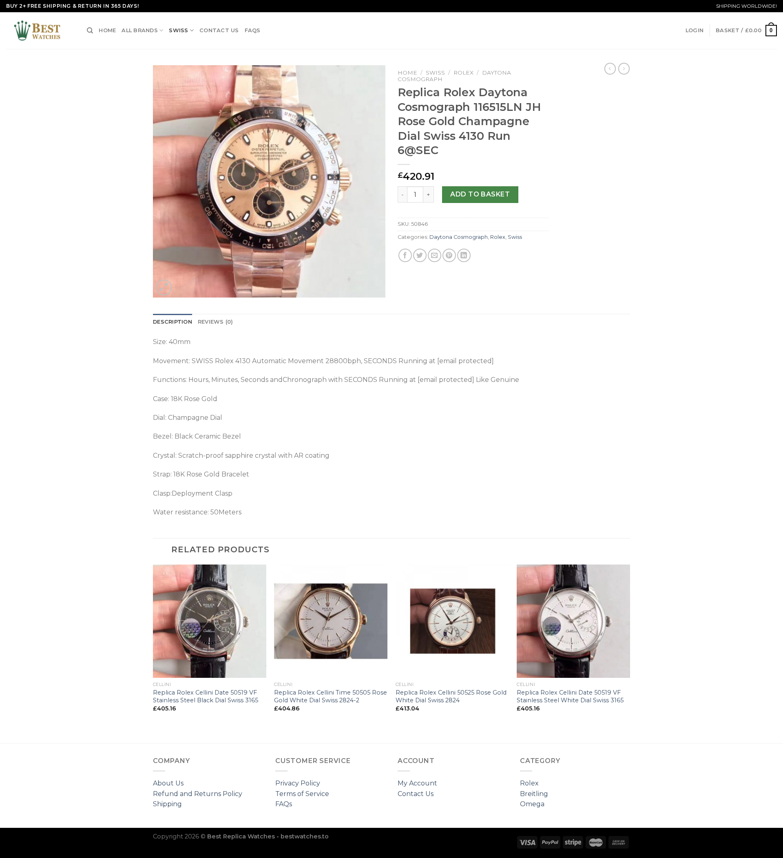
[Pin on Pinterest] (449, 255)
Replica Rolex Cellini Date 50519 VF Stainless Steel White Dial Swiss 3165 (570, 696)
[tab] (172, 322)
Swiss (178, 30)
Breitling (534, 794)
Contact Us (219, 30)
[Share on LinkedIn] (464, 255)
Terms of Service (302, 794)
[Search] (90, 30)
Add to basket (480, 194)
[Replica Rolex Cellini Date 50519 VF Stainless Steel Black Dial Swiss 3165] (209, 621)
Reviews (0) (215, 322)
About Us (168, 783)
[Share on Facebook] (405, 255)
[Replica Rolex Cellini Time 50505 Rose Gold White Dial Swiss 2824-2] (330, 621)
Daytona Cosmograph (458, 237)
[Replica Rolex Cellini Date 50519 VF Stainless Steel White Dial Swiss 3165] (573, 621)
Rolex (463, 72)
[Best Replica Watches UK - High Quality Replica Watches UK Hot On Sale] (40, 30)
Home (107, 30)
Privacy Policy (297, 783)
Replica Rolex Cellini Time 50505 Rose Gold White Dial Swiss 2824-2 (330, 696)
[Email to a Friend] (434, 255)
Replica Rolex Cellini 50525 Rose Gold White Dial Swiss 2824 (451, 696)
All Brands (140, 30)
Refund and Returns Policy (197, 794)
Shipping (167, 804)
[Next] (630, 653)
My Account (417, 783)
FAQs (253, 30)
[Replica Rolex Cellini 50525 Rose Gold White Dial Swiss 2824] (452, 621)
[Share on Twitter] (420, 255)
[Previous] (153, 653)
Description (172, 322)
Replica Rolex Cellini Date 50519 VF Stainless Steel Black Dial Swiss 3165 (205, 696)
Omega (532, 804)
